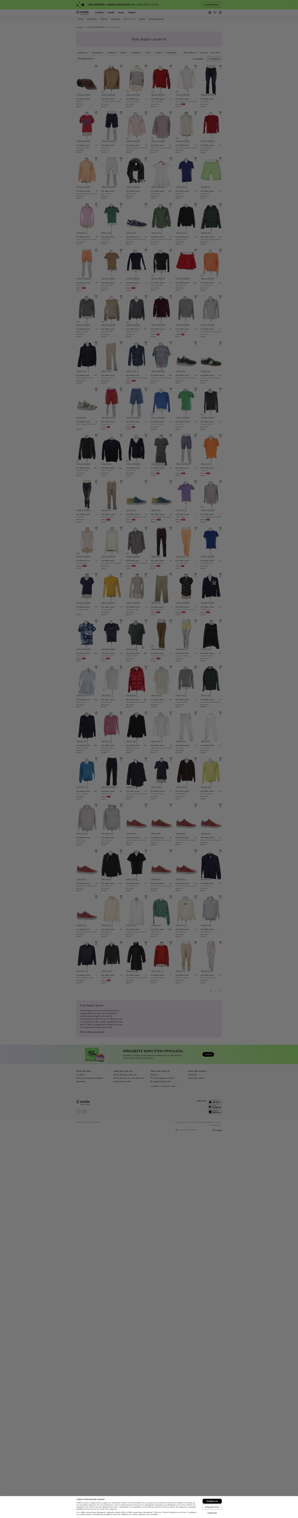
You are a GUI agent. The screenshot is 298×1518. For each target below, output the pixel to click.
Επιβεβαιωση (212, 1501)
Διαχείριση (212, 1513)
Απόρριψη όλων (212, 1507)
